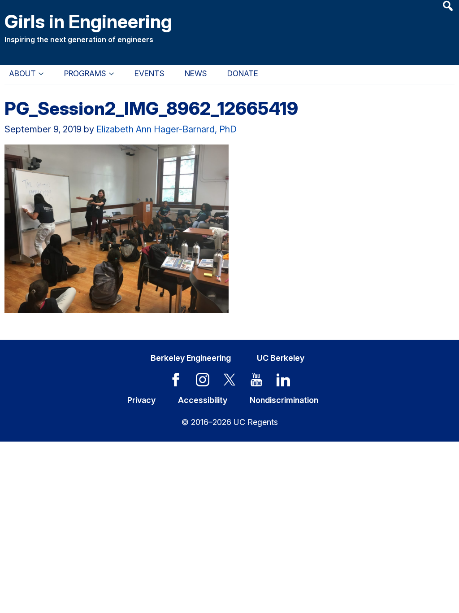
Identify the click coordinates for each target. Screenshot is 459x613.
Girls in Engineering (88, 21)
